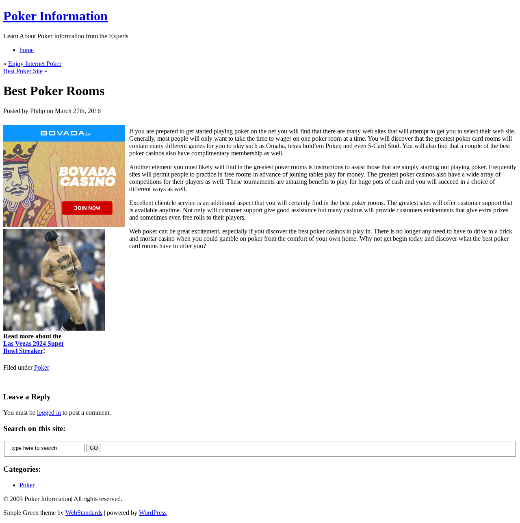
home (27, 49)
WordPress (153, 512)
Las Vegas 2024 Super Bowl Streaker (33, 347)
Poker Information (55, 16)
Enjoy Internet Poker (34, 63)
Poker (41, 367)
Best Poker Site (23, 71)
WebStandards (83, 512)
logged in (49, 412)
